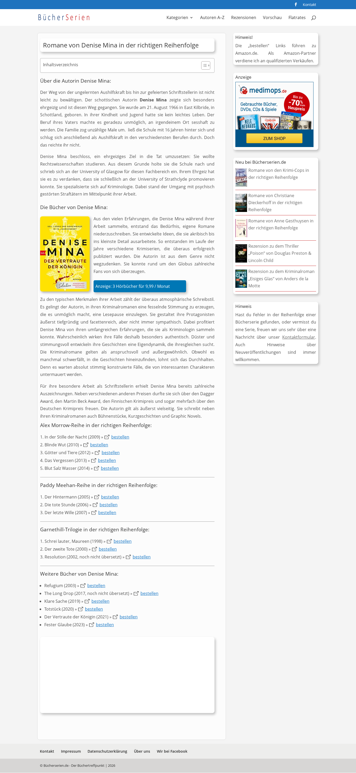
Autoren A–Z (212, 18)
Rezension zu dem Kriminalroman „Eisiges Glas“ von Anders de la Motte (281, 278)
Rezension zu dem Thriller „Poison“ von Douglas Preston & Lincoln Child (279, 253)
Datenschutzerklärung (107, 751)
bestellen (120, 437)
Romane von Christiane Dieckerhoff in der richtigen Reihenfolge (275, 202)
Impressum (71, 751)
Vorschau (272, 18)
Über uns (142, 751)
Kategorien (177, 18)
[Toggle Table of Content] (203, 65)
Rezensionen (243, 18)
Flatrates (297, 18)
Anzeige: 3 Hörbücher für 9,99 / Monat (132, 286)
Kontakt (309, 5)
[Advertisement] (127, 676)
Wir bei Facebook (172, 751)
